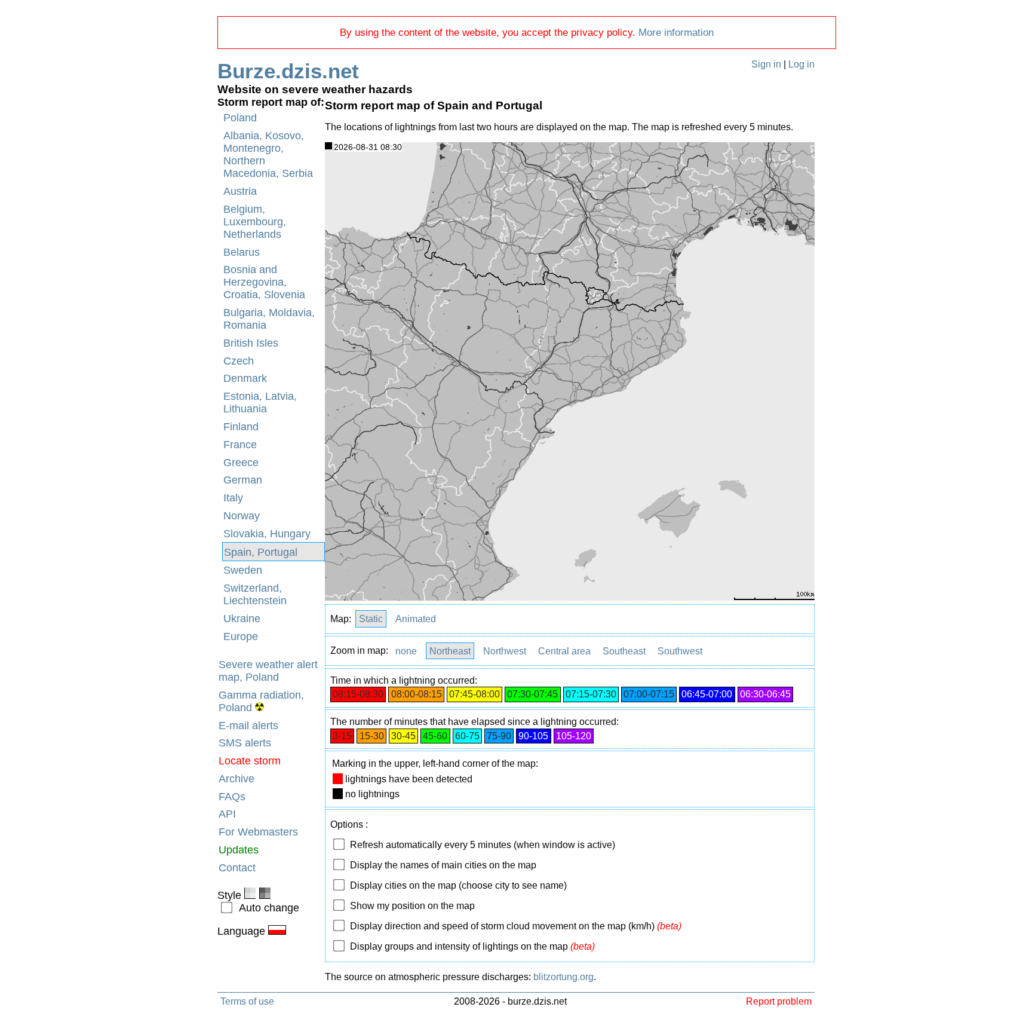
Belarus (241, 252)
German (242, 480)
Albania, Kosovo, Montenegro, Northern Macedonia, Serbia (268, 154)
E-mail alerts (248, 726)
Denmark (245, 378)
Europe (240, 636)
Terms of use (247, 1001)
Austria (240, 191)
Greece (241, 463)
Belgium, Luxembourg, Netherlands (254, 221)
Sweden (242, 570)
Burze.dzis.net (288, 70)
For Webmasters (258, 832)
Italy (233, 498)
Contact (237, 868)
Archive (236, 779)
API (227, 814)
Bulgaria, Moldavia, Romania (269, 319)
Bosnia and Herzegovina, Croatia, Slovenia (264, 282)
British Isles (250, 343)
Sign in (766, 64)
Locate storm (250, 761)
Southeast (624, 650)
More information (676, 32)
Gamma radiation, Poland (261, 701)
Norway (241, 516)
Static (371, 619)
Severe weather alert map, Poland (268, 671)
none (406, 650)
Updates (239, 850)
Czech (238, 361)
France (240, 445)
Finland (241, 427)
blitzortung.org (563, 977)
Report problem (779, 1001)
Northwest (504, 650)
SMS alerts (245, 743)
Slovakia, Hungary (267, 534)
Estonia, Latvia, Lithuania (260, 402)
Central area (564, 650)
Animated (415, 619)
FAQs (232, 797)
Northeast (450, 650)
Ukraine (241, 619)
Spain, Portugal (260, 552)
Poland (240, 118)
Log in (801, 64)
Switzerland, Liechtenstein (255, 594)
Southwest (680, 650)
